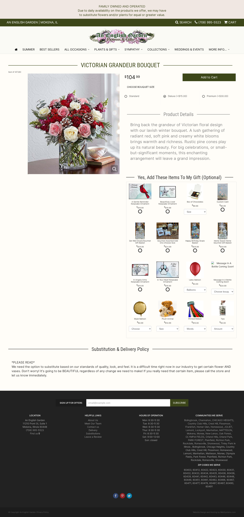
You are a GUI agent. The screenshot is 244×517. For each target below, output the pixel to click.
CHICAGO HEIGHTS (222, 420)
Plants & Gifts (105, 49)
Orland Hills (212, 436)
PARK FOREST (195, 440)
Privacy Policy (43, 512)
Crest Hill (213, 423)
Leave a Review (93, 436)
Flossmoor (224, 423)
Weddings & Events (189, 49)
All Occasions (75, 49)
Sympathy (132, 49)
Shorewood (213, 443)
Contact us (93, 426)
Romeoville (200, 443)
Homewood (217, 426)
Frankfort (190, 426)
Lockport (200, 430)
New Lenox (211, 433)
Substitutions (93, 433)
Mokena (191, 433)
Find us (34, 433)
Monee (200, 433)
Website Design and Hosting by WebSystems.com (214, 512)
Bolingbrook (190, 420)
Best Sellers (49, 49)
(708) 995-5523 (209, 22)
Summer (28, 49)
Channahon (205, 420)
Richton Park (223, 440)
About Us (93, 420)
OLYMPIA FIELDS (195, 436)
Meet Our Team (93, 423)
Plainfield (210, 440)
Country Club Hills (197, 423)
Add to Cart (209, 77)
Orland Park (225, 436)
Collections (157, 49)
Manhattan (212, 430)
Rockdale (188, 443)
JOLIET (228, 426)
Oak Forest (225, 433)
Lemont (190, 430)
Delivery (93, 430)
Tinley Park (227, 443)
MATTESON (225, 430)
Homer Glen (203, 426)
